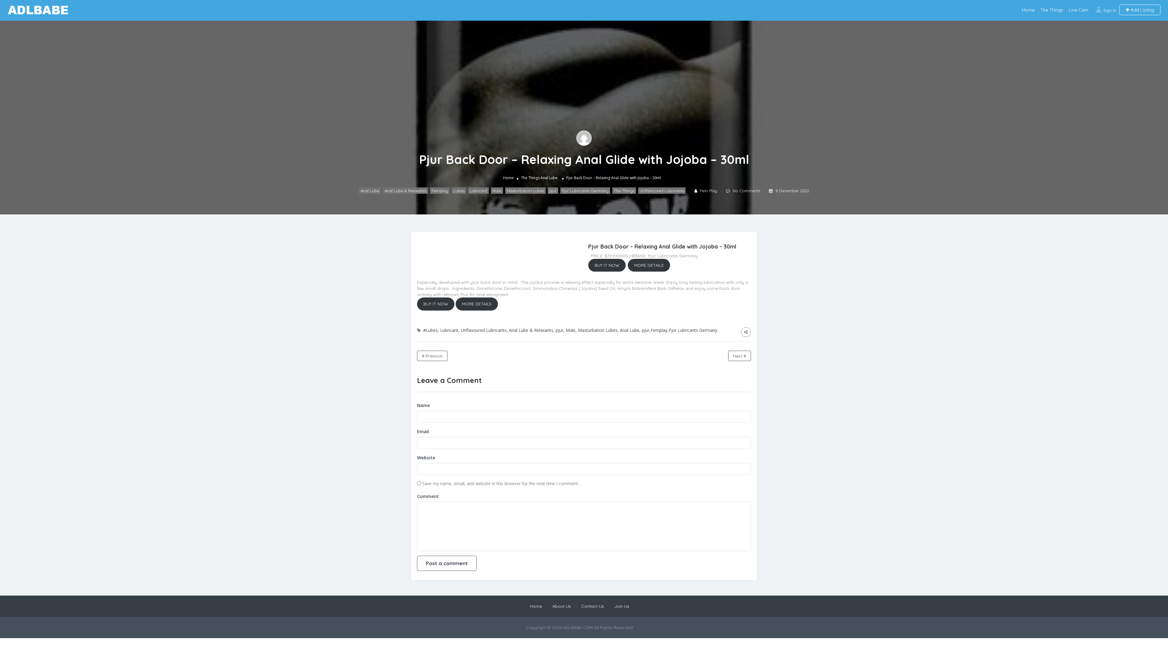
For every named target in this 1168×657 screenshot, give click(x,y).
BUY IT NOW (607, 265)
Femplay (440, 190)
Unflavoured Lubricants (662, 190)
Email (423, 431)
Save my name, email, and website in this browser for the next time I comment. (500, 483)
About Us (561, 606)
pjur (553, 190)
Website (426, 457)
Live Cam (1078, 10)
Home (1028, 10)
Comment (428, 496)
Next (738, 356)
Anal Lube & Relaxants (405, 190)
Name (423, 405)
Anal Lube (549, 177)
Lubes (458, 190)
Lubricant (478, 190)
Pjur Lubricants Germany (585, 190)
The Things (1051, 10)
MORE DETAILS (649, 265)
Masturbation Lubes (525, 190)
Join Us (621, 606)
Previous (433, 356)
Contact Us (592, 606)
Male (497, 190)
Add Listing (1141, 10)
